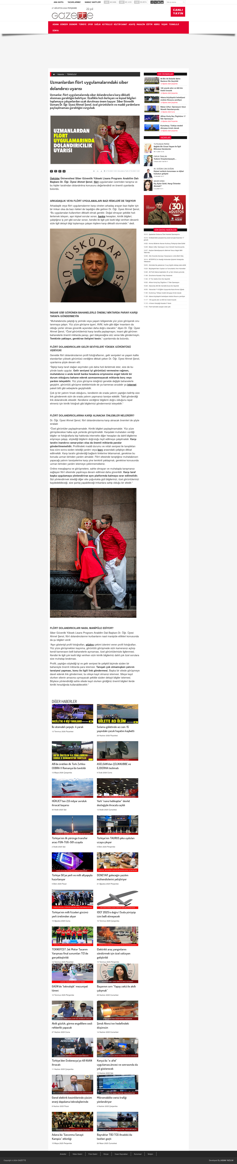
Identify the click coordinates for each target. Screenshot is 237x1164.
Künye (106, 1154)
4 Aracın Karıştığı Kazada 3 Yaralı (157, 303)
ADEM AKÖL (159, 181)
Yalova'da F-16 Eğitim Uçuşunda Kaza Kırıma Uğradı (164, 289)
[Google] (59, 171)
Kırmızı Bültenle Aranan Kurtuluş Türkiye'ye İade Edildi (164, 243)
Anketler (63, 1154)
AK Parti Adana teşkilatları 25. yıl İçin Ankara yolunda (164, 272)
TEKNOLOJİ (71, 74)
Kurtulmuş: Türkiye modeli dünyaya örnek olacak (171, 126)
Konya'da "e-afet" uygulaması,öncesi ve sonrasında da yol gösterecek (117, 1064)
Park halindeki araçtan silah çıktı (157, 307)
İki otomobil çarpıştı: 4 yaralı (67, 727)
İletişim (150, 1154)
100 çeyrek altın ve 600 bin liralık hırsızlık (171, 89)
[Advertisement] (118, 51)
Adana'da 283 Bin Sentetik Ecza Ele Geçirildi (161, 286)
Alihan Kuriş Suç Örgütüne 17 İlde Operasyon (173, 117)
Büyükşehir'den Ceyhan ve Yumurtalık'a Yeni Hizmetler (165, 268)
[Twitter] (55, 171)
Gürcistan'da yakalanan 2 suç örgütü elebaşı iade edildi (165, 265)
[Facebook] (51, 171)
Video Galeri (77, 1154)
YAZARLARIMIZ (74, 2)
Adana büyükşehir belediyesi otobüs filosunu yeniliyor (172, 98)
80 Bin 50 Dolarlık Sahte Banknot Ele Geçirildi (170, 79)
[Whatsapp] (64, 171)
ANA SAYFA (58, 2)
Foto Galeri (93, 1154)
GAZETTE (22, 1160)
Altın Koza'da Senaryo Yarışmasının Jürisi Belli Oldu (164, 256)
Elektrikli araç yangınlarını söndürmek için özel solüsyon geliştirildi (113, 953)
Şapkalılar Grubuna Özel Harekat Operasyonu (162, 234)
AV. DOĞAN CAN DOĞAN (164, 144)
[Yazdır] (94, 171)
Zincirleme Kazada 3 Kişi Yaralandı (158, 275)
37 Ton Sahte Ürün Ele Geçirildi (157, 279)
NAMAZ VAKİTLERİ (93, 2)
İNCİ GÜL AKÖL (160, 168)
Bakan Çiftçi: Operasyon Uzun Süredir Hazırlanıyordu (173, 108)
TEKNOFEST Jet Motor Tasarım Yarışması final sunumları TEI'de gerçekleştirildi (70, 953)
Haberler (60, 74)
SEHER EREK (159, 156)
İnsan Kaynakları (121, 1154)
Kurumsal (137, 1154)
